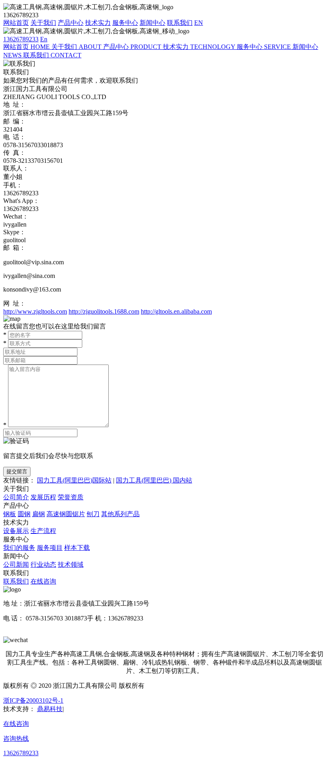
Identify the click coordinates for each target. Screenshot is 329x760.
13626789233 (21, 39)
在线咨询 (43, 581)
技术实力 (98, 22)
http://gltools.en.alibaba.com (176, 311)
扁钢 (38, 514)
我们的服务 (19, 547)
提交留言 (16, 471)
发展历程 (43, 497)
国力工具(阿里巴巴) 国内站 (154, 480)
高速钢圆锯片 (66, 514)
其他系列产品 (120, 514)
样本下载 (77, 547)
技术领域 (70, 564)
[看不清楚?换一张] (16, 441)
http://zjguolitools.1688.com (104, 311)
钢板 (9, 514)
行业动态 (43, 564)
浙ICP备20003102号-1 (33, 700)
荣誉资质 (70, 497)
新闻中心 (152, 22)
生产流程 (43, 530)
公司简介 (16, 497)
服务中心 (125, 22)
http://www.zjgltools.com (35, 311)
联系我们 (180, 22)
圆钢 (24, 514)
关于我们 (43, 22)
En (43, 39)
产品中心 (70, 22)
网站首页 (16, 22)
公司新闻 (16, 564)
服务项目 (50, 547)
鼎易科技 (50, 708)
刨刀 (93, 514)
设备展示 (16, 530)
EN (198, 22)
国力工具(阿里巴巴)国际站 (74, 480)
